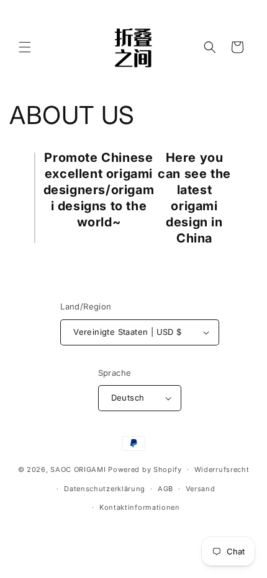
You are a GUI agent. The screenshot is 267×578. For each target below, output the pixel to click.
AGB (165, 488)
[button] (24, 47)
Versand (200, 488)
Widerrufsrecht (222, 469)
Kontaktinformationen (139, 507)
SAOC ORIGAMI (78, 469)
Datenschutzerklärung (104, 488)
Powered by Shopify (145, 469)
